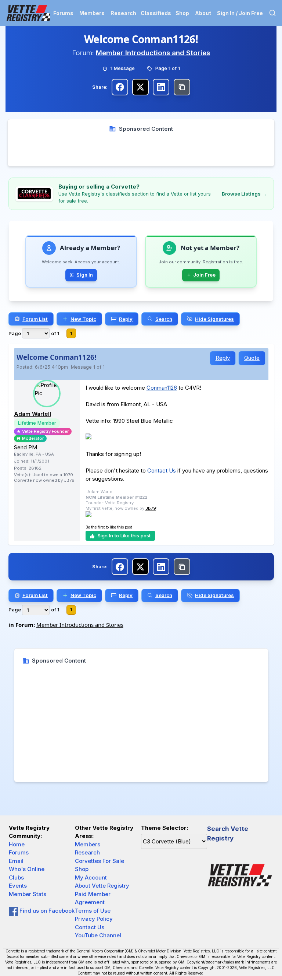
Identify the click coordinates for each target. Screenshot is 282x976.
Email (16, 860)
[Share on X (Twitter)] (140, 87)
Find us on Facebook (46, 910)
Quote (252, 357)
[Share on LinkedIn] (161, 87)
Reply (223, 357)
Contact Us (161, 470)
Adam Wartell (32, 413)
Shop (182, 13)
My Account (91, 877)
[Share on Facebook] (120, 87)
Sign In (84, 275)
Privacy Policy (94, 918)
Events (18, 885)
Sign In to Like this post (124, 535)
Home (17, 844)
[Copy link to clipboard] (182, 87)
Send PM (25, 447)
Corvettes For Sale (99, 860)
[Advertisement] (141, 149)
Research (123, 13)
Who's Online (26, 869)
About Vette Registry (102, 885)
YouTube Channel (98, 935)
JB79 (150, 508)
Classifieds (156, 13)
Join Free (204, 275)
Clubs (16, 877)
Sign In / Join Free (240, 13)
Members (92, 13)
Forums (63, 13)
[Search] (272, 13)
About (203, 13)
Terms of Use (93, 910)
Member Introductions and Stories (153, 53)
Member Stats (27, 894)
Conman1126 (162, 387)
